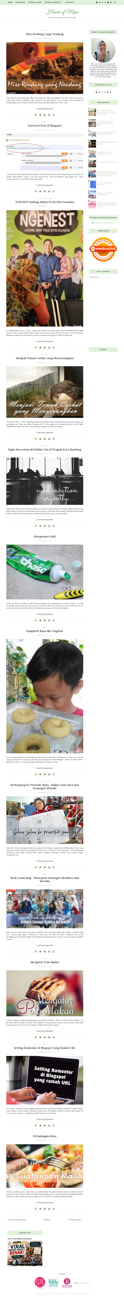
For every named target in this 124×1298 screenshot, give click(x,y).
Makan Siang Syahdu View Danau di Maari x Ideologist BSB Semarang (106, 112)
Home (10, 2)
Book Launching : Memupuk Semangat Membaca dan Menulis (44, 879)
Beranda (47, 1219)
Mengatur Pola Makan (44, 962)
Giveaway (69, 2)
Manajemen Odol (45, 536)
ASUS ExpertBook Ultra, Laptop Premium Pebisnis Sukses (105, 123)
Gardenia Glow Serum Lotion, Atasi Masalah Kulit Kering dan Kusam (107, 204)
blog (44, 1044)
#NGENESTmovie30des (44, 198)
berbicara (44, 354)
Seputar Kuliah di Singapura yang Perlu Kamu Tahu (106, 133)
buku (45, 874)
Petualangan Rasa (44, 1136)
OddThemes (84, 1294)
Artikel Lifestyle (53, 2)
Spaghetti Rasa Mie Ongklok (44, 631)
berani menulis (44, 781)
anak (45, 627)
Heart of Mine (62, 12)
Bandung (45, 446)
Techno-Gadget (35, 2)
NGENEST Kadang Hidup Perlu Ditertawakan (44, 202)
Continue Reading (44, 109)
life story (44, 30)
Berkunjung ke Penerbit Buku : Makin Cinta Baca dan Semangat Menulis (44, 786)
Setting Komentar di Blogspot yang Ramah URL (45, 1048)
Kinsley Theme (58, 1294)
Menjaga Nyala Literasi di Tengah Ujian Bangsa (105, 153)
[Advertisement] (103, 313)
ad (45, 533)
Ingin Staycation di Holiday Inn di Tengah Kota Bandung (44, 449)
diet (44, 958)
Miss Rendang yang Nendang (45, 34)
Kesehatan (20, 2)
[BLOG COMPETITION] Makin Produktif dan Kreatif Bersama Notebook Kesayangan (107, 173)
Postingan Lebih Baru (17, 1219)
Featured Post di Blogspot (45, 125)
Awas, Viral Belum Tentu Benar (107, 162)
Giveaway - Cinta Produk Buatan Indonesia (105, 193)
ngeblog (44, 122)
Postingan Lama (74, 1219)
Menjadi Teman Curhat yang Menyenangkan (45, 358)
